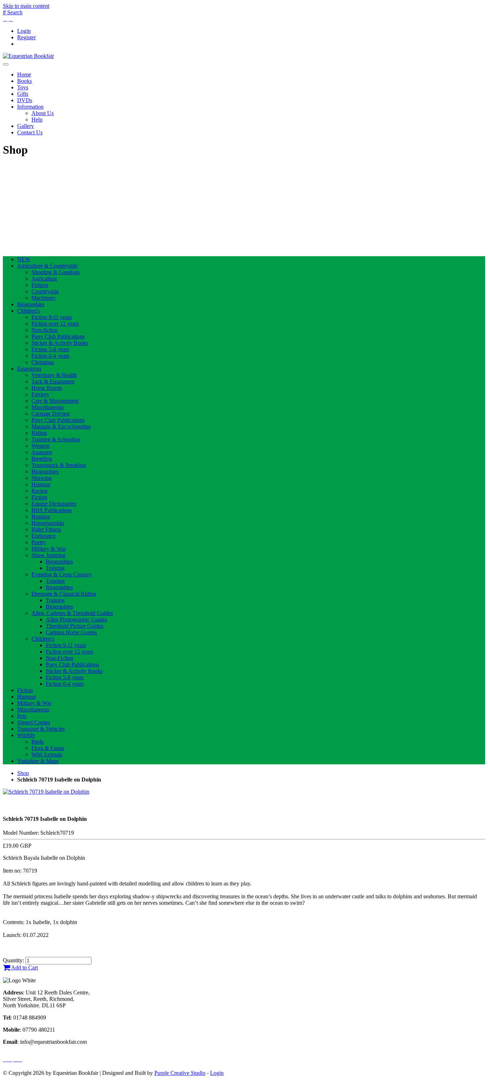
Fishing (39, 285)
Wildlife (26, 735)
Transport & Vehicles (41, 729)
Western (40, 446)
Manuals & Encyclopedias (61, 426)
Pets (21, 716)
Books (24, 81)
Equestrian (29, 369)
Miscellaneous (47, 407)
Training (55, 568)
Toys (22, 87)
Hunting (40, 516)
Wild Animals (46, 754)
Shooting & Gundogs (55, 272)
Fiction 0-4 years (50, 356)
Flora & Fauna (47, 748)
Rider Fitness (46, 529)
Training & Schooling (55, 439)
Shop (23, 773)
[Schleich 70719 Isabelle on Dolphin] (46, 792)
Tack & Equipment (52, 381)
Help (37, 119)
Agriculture (44, 279)
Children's (28, 311)
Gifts (22, 94)
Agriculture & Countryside (47, 266)
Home (24, 74)
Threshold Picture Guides (74, 626)
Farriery (40, 394)
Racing (39, 491)
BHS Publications (51, 510)
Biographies (30, 304)
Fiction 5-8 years (50, 349)
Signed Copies (33, 722)
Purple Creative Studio (179, 1073)
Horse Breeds (46, 388)
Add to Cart (24, 967)
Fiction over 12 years (55, 324)
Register (26, 37)
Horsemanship (47, 523)
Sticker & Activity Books (59, 343)
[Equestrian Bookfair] (28, 56)
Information (30, 107)
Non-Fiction (59, 658)
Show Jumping (48, 555)
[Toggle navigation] (6, 64)
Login (24, 31)
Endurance (43, 536)
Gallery (25, 126)
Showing (41, 478)
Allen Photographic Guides (76, 619)
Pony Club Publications (58, 336)
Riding (39, 433)
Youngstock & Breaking (58, 465)
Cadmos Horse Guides (71, 632)
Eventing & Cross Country (61, 574)
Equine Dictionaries (53, 504)
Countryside (45, 291)
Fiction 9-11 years (51, 317)
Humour (40, 484)
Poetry (38, 542)
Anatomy (42, 452)
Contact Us (30, 132)
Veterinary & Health (54, 375)
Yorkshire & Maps (38, 761)
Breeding (41, 459)
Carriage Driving (50, 414)
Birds (37, 742)
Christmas (42, 362)
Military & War (48, 549)
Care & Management (55, 401)
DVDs (24, 100)
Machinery (43, 298)
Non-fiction (44, 330)
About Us (42, 113)
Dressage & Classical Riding (63, 594)
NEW (23, 259)
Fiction (39, 497)
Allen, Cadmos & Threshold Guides (72, 613)
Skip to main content (26, 6)
